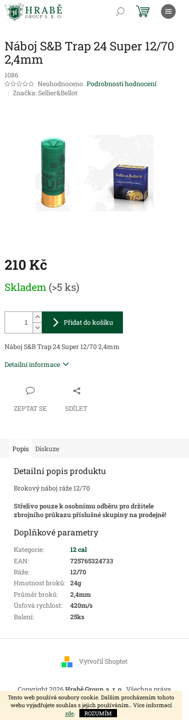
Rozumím (98, 713)
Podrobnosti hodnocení (121, 83)
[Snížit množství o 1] (37, 327)
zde (69, 713)
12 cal (78, 549)
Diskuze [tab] (47, 448)
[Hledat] (120, 11)
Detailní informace (32, 364)
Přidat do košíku (88, 322)
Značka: (45, 92)
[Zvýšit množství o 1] (37, 317)
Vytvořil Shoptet (103, 661)
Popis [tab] (20, 448)
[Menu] (168, 11)
